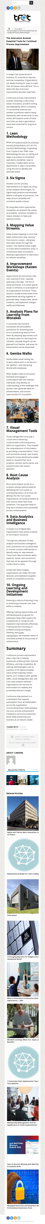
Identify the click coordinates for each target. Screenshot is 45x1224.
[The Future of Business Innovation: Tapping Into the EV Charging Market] (22, 780)
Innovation (18, 29)
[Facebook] (8, 8)
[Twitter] (12, 8)
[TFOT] (22, 17)
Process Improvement (16, 728)
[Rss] (15, 8)
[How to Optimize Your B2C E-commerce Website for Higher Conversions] (11, 780)
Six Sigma (23, 729)
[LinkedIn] (19, 8)
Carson (18, 752)
